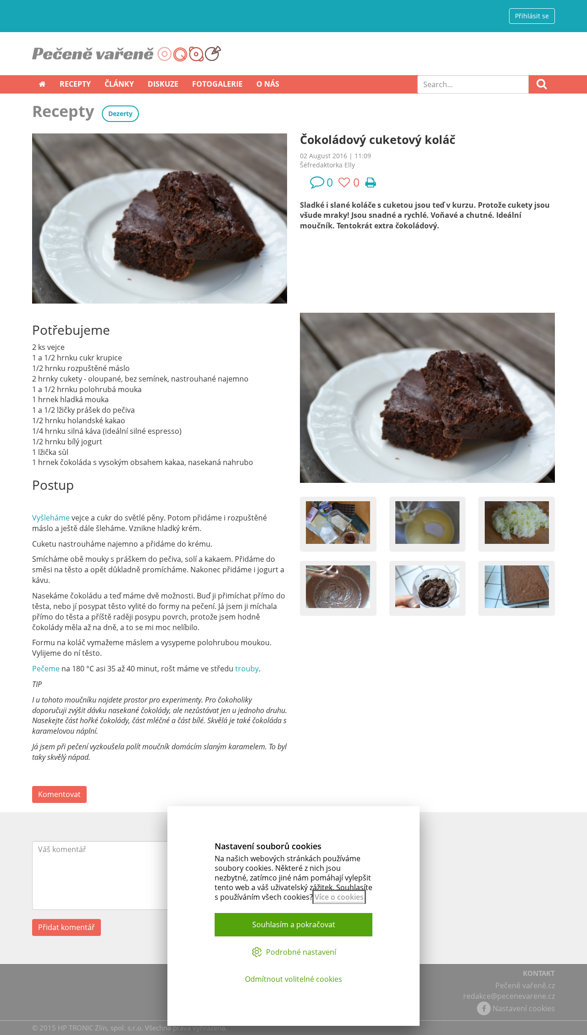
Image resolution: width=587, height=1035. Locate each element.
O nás (267, 84)
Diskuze (163, 84)
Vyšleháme (52, 518)
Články (119, 84)
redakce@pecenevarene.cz (509, 996)
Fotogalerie (217, 84)
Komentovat (59, 794)
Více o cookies (339, 897)
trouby (247, 669)
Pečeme (46, 669)
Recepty (75, 84)
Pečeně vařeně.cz (525, 985)
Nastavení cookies (524, 1008)
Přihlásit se (532, 15)
